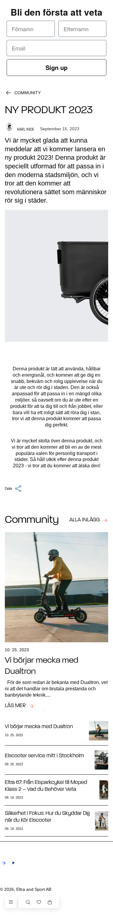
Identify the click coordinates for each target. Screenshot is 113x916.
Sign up (56, 67)
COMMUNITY (27, 92)
